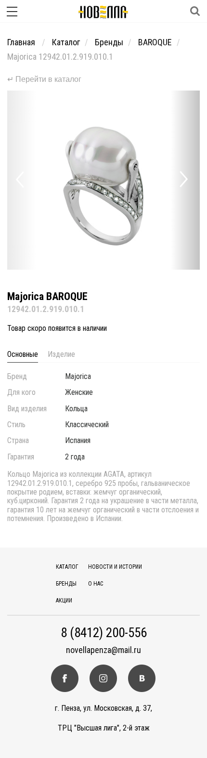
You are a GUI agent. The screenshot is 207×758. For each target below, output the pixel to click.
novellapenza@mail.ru (103, 650)
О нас (95, 583)
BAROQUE (155, 42)
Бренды (109, 42)
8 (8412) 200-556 (104, 633)
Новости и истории (115, 566)
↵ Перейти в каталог (44, 79)
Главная (22, 42)
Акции (64, 600)
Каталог (66, 42)
